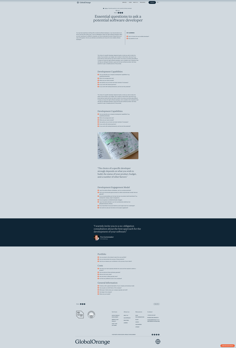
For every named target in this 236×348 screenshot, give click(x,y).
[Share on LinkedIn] (118, 13)
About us (135, 2)
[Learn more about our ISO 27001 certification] (91, 314)
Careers (126, 322)
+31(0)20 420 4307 (151, 315)
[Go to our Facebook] (154, 334)
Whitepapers (139, 324)
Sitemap (137, 327)
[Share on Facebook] (120, 13)
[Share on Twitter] (122, 13)
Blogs (137, 319)
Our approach (127, 317)
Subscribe (156, 304)
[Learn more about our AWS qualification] (80, 314)
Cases (130, 2)
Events (137, 322)
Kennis (106, 8)
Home (103, 8)
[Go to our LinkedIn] (152, 334)
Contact (152, 2)
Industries (126, 320)
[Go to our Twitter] (156, 334)
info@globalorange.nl (153, 317)
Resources (142, 2)
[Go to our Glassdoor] (158, 334)
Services (124, 2)
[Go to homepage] (84, 2)
